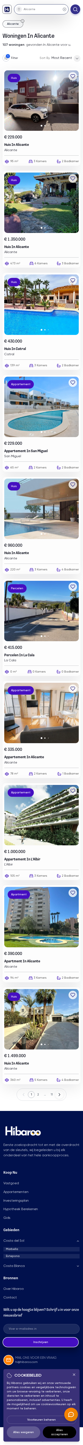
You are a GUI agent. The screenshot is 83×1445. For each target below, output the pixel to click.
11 (52, 1094)
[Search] (75, 9)
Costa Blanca (14, 1266)
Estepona (13, 1256)
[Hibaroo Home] (7, 9)
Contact (10, 1297)
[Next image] (77, 100)
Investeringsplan (16, 1201)
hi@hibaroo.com (26, 1362)
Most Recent (62, 58)
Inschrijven (40, 1342)
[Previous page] (23, 1094)
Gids (6, 1218)
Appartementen (15, 1192)
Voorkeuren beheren (41, 1419)
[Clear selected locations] (64, 9)
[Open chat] (71, 1414)
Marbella (12, 1249)
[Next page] (59, 1094)
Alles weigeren (23, 1432)
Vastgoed (11, 1183)
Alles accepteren (59, 1432)
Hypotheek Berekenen (20, 1209)
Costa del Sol (13, 1241)
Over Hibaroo (13, 1289)
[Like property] (73, 76)
